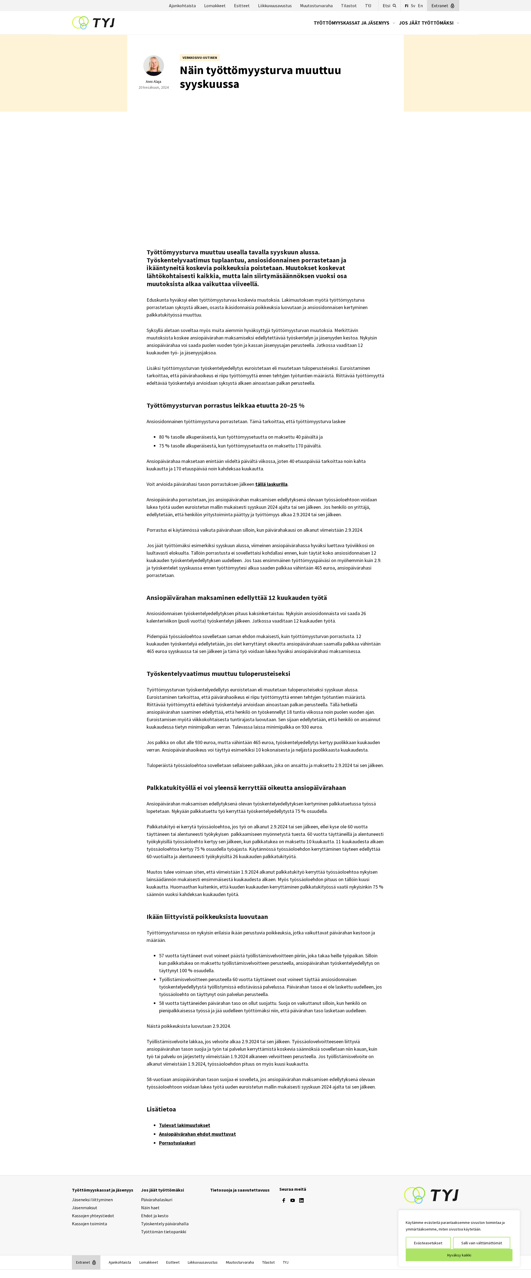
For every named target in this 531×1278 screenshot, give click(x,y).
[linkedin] (301, 1200)
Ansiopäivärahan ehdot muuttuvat (197, 1134)
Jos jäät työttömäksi (426, 23)
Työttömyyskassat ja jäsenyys (351, 23)
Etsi (386, 5)
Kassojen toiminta (89, 1223)
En (420, 5)
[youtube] (292, 1200)
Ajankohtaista (182, 5)
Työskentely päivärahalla (165, 1223)
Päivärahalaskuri (156, 1199)
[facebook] (283, 1200)
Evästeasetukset (428, 1242)
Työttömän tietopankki (163, 1231)
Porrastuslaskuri (177, 1143)
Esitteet (242, 5)
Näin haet (150, 1207)
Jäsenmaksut (84, 1207)
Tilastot (349, 5)
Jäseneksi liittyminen (92, 1199)
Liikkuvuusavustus (275, 5)
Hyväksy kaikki (459, 1255)
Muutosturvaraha (316, 5)
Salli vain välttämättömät (481, 1242)
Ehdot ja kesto (154, 1215)
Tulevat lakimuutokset (184, 1125)
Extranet (439, 5)
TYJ (368, 5)
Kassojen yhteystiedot (93, 1215)
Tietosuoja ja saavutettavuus (240, 1190)
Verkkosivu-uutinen (200, 58)
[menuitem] (352, 23)
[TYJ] (431, 1194)
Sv (413, 5)
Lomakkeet (215, 5)
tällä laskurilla (271, 484)
